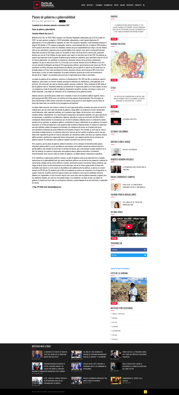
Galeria (122, 5)
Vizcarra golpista (130, 119)
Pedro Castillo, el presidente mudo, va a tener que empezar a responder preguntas (135, 354)
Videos (116, 5)
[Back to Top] (145, 391)
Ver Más (114, 39)
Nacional (114, 318)
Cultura (114, 335)
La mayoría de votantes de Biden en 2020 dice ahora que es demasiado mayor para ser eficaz (55, 354)
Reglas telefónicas (130, 149)
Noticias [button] (90, 5)
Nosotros (130, 5)
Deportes (115, 339)
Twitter (114, 255)
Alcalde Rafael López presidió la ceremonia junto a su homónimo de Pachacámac (94, 366)
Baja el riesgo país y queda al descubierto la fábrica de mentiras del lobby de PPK (134, 366)
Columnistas (108, 5)
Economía (115, 326)
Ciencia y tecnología (118, 314)
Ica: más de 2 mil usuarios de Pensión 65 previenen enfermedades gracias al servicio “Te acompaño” (95, 354)
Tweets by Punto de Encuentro (120, 268)
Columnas (99, 5)
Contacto (138, 5)
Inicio (83, 5)
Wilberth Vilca (50, 21)
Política (114, 322)
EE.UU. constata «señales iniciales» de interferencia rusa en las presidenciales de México (55, 380)
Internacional (116, 331)
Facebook (114, 250)
